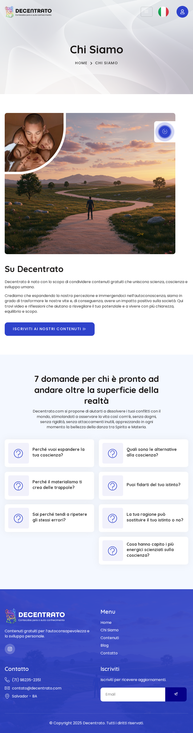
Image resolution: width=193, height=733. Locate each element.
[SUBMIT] (176, 694)
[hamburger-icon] (147, 12)
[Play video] (165, 132)
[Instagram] (10, 649)
